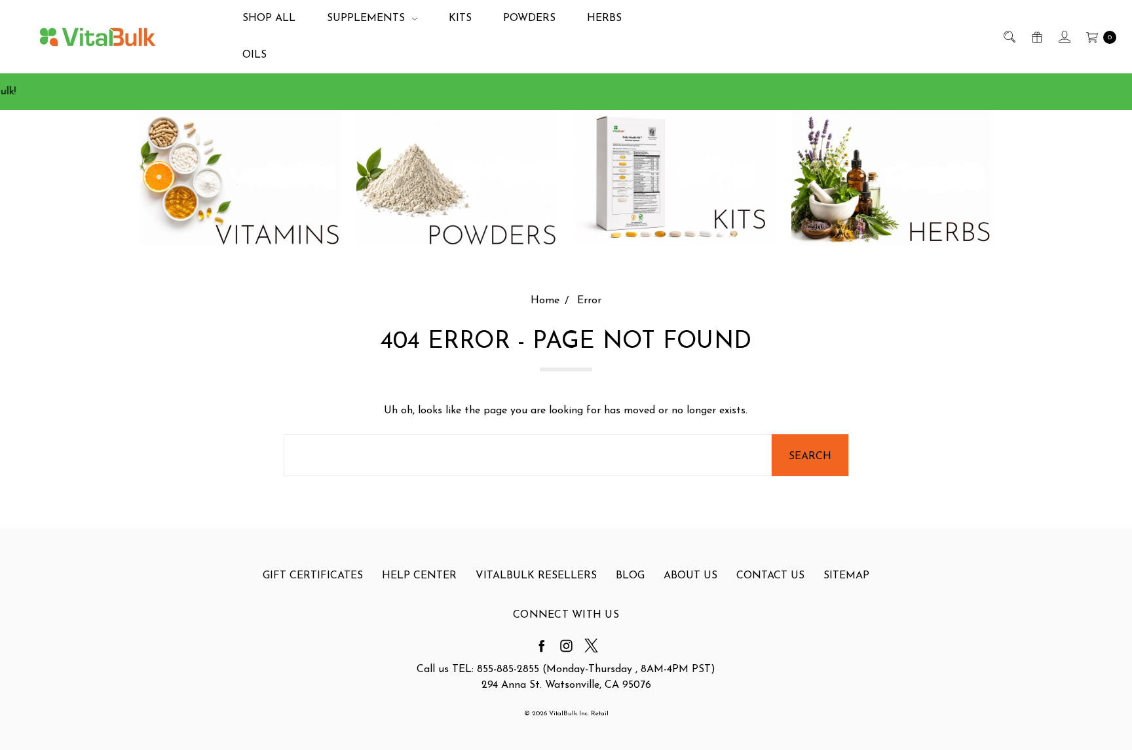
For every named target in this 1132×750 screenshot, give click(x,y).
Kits (460, 18)
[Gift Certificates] (1036, 36)
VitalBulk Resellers (536, 576)
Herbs (604, 18)
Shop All (268, 18)
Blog (630, 576)
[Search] (1008, 36)
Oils (254, 55)
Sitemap (846, 576)
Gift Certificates (313, 576)
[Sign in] (1063, 36)
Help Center (419, 576)
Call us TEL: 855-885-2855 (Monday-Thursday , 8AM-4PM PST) (566, 669)
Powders (529, 18)
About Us (690, 576)
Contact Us (770, 576)
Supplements (367, 18)
